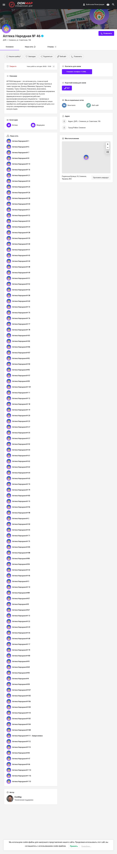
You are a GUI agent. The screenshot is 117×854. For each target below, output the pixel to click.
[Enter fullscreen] (107, 152)
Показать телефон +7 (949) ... (77, 72)
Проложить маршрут (101, 178)
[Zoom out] (107, 147)
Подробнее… (86, 846)
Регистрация (99, 4)
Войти (88, 4)
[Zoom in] (107, 144)
